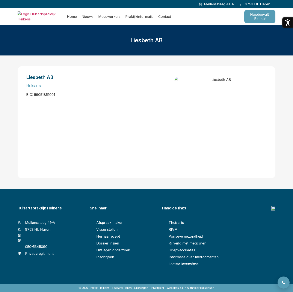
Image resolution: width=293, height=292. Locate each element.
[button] (276, 4)
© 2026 (83, 288)
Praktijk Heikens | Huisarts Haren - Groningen (118, 288)
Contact (164, 16)
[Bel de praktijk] (284, 283)
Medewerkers (109, 16)
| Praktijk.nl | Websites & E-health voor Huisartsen (181, 288)
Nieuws (88, 16)
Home (72, 16)
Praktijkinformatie (139, 16)
